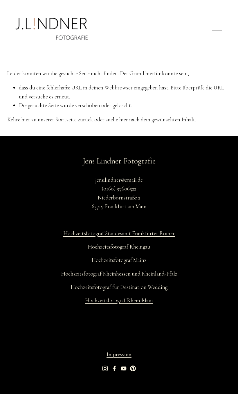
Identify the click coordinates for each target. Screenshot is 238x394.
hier (25, 119)
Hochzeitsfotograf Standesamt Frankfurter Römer (119, 233)
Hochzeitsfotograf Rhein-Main (119, 300)
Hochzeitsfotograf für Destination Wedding (119, 287)
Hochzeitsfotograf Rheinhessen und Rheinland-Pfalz (119, 273)
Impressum (119, 354)
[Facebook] (114, 368)
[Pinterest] (133, 368)
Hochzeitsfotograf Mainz (119, 260)
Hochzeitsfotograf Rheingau (119, 246)
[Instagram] (105, 368)
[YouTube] (124, 368)
